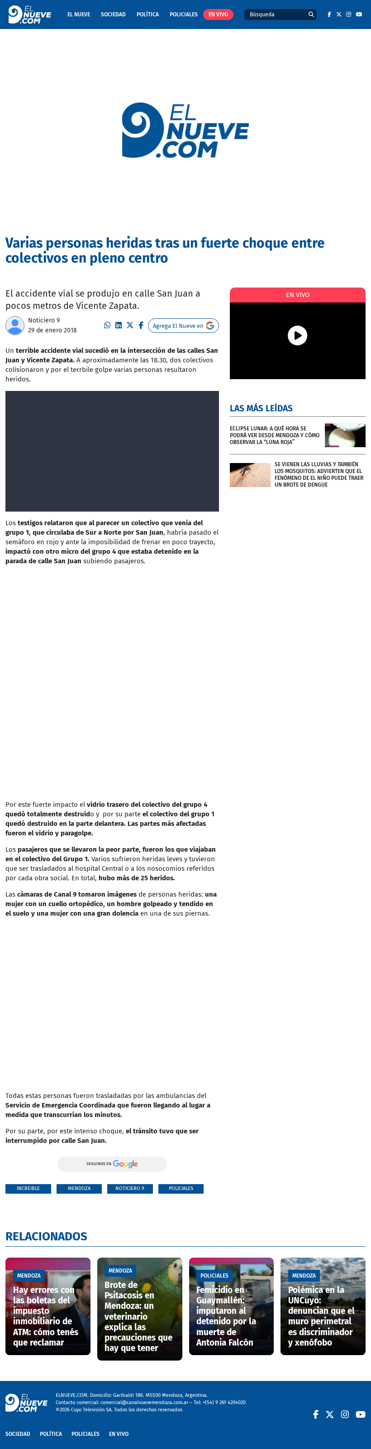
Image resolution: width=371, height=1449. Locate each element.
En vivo (218, 14)
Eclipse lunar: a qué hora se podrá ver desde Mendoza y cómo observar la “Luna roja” (274, 435)
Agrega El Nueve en (178, 325)
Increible (28, 1188)
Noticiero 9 (44, 320)
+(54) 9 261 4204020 (224, 1402)
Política (148, 14)
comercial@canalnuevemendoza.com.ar (144, 1402)
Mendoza (79, 1188)
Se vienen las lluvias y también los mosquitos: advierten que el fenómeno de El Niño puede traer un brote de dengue (319, 474)
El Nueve (78, 14)
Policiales (184, 14)
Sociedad (113, 14)
